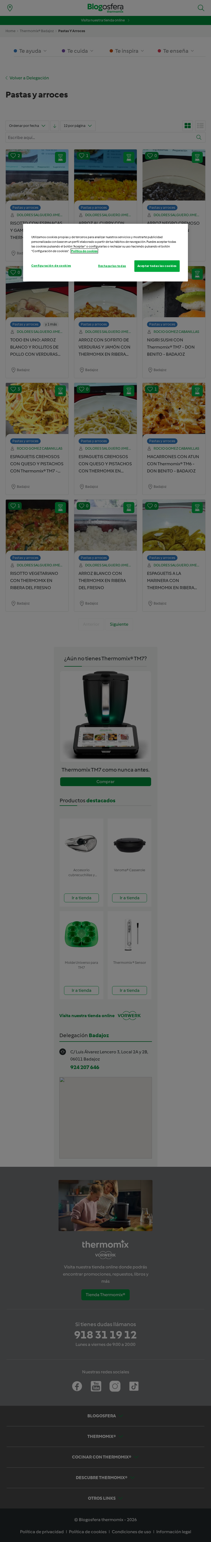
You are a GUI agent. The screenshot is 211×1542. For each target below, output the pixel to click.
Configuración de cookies (51, 266)
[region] (105, 253)
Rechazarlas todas (112, 266)
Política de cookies (84, 251)
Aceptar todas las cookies (157, 266)
